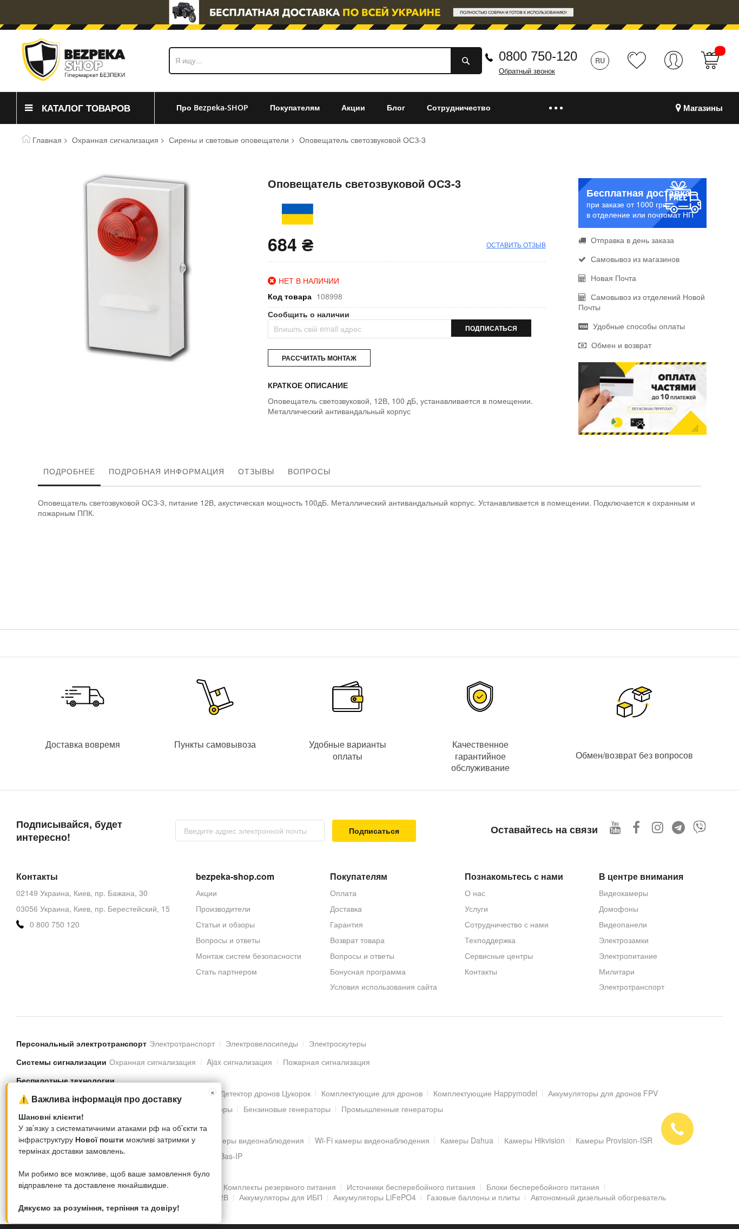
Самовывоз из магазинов (634, 258)
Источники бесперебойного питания (411, 1186)
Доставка (346, 908)
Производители (223, 908)
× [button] (212, 1092)
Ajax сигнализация (239, 1061)
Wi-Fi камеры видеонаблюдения (372, 1140)
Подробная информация (167, 471)
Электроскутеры (337, 1043)
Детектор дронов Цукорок (265, 1093)
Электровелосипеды (262, 1043)
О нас (475, 892)
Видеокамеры (623, 892)
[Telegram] (678, 827)
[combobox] (325, 60)
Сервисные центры (499, 955)
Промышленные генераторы (392, 1108)
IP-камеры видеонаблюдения (252, 1140)
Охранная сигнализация (115, 139)
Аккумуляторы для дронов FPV (603, 1093)
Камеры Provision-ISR (614, 1140)
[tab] (69, 473)
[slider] (369, 15)
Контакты (481, 971)
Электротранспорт (631, 986)
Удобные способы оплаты (638, 326)
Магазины (703, 108)
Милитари (617, 971)
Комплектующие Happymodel (485, 1093)
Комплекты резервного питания (279, 1186)
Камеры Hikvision (534, 1140)
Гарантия (346, 924)
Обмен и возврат (620, 344)
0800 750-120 (538, 56)
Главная (47, 139)
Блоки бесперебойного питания (542, 1186)
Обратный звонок (527, 71)
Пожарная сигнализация (326, 1061)
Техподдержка (490, 939)
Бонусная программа (368, 971)
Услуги (476, 908)
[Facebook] (636, 827)
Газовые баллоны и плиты (473, 1197)
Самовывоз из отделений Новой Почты (641, 301)
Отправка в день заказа (631, 239)
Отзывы (256, 471)
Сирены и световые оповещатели (229, 139)
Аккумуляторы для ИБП (280, 1197)
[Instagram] (657, 827)
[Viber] (700, 827)
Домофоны (618, 908)
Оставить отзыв (516, 244)
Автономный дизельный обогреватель (598, 1197)
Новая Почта (612, 277)
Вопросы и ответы (228, 939)
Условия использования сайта (383, 986)
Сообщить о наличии (308, 314)
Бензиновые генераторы (287, 1108)
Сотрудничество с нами (507, 924)
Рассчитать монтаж (319, 358)
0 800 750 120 (55, 924)
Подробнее (69, 471)
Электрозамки (624, 939)
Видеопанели (623, 924)
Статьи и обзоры (225, 924)
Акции (206, 892)
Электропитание (628, 955)
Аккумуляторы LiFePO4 (374, 1197)
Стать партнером (226, 971)
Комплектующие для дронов (372, 1093)
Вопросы (309, 471)
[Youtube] (615, 827)
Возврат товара (357, 939)
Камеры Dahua (466, 1140)
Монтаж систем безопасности (248, 955)
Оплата (343, 892)
